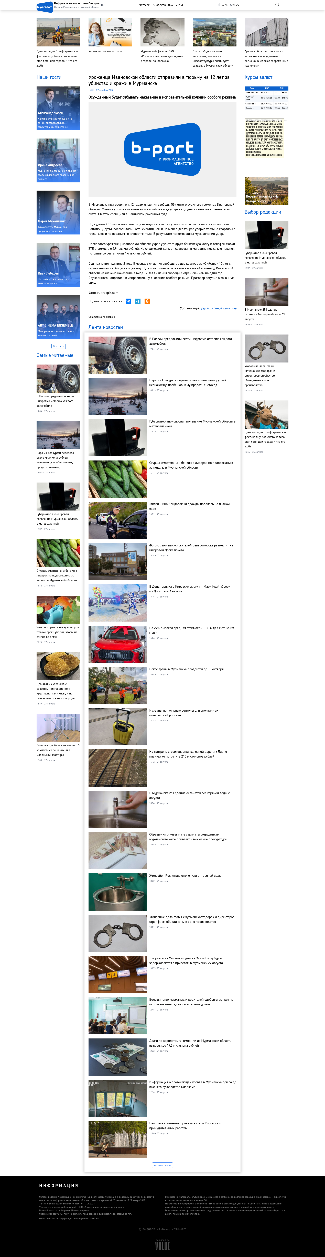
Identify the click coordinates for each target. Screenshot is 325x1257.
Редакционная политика (86, 1218)
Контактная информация (59, 1218)
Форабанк (249, 108)
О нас (42, 1218)
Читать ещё (164, 1165)
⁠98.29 (234, 5)
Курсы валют (258, 77)
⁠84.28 (223, 5)
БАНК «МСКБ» (251, 92)
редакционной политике (218, 308)
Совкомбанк (250, 104)
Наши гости (49, 77)
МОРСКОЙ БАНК (249, 98)
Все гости (58, 346)
